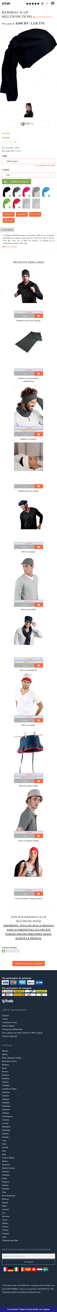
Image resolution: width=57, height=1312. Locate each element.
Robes (4, 1206)
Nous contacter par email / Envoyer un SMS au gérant (22, 1033)
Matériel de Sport (8, 1168)
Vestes (4, 1237)
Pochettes (5, 1189)
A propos (5, 1016)
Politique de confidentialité (12, 1029)
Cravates (5, 1123)
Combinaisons (7, 1116)
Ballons (5, 1054)
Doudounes (6, 1130)
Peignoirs (5, 1182)
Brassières (5, 1079)
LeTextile (6, 3)
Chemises (5, 1113)
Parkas (4, 1178)
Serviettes (5, 1216)
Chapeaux (5, 1099)
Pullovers (5, 1199)
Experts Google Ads (9, 1036)
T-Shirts (5, 1230)
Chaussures (6, 1110)
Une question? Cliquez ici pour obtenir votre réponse (28, 1309)
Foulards (5, 1137)
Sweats (4, 1220)
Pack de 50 (22, 214)
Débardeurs (6, 1127)
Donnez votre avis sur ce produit (28, 963)
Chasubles (5, 1103)
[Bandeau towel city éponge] (28, 463)
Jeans (4, 1151)
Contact (5, 1019)
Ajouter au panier (17, 181)
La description (7, 230)
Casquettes (6, 1092)
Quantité (6, 138)
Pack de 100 (35, 214)
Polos (4, 1192)
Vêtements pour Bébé (10, 1240)
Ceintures (5, 1096)
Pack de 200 (8, 220)
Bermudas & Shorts (9, 1061)
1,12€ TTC (38, 23)
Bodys (4, 1068)
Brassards (5, 1075)
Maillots (5, 1161)
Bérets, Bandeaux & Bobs (11, 1058)
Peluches (5, 1185)
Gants (4, 1141)
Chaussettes (6, 1106)
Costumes (5, 1120)
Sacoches (5, 1209)
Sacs (3, 1213)
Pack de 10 (9, 214)
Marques (5, 1051)
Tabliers (5, 1223)
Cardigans (5, 1085)
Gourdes (5, 1147)
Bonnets (5, 1072)
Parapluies (6, 1175)
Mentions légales (8, 1026)
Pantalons (5, 1172)
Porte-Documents (8, 1196)
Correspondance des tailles (45, 165)
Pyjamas (5, 1203)
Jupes (4, 1154)
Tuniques (5, 1234)
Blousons (5, 1065)
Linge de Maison (8, 1158)
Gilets (4, 1144)
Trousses (5, 1227)
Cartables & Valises (9, 1089)
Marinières (6, 1165)
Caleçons (5, 1082)
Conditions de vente (9, 1022)
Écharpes (5, 1134)
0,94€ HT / (23, 23)
